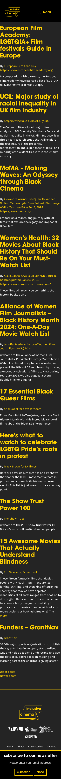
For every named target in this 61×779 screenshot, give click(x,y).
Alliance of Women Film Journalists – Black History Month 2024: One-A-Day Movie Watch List (29, 320)
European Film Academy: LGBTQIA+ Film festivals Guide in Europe (26, 42)
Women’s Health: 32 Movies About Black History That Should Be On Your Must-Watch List (29, 252)
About (21, 746)
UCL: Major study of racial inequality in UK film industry (29, 104)
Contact (51, 746)
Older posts (7, 672)
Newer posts (8, 676)
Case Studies (35, 746)
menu (47, 12)
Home (10, 746)
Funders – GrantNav (29, 628)
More (3, 615)
